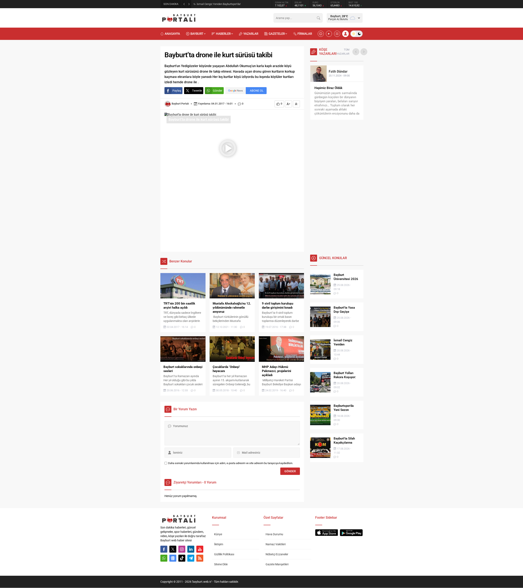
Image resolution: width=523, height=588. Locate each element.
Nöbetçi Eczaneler (277, 554)
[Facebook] (163, 549)
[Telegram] (190, 558)
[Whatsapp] (163, 558)
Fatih (338, 71)
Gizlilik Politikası (224, 554)
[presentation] (355, 51)
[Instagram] (181, 549)
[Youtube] (199, 549)
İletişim (218, 544)
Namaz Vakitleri (276, 544)
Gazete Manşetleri (277, 564)
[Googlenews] (172, 558)
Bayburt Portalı (180, 103)
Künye (218, 534)
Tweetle (197, 90)
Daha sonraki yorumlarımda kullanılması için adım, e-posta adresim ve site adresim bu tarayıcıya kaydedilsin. (230, 463)
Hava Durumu (274, 534)
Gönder (217, 90)
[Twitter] (172, 549)
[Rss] (199, 558)
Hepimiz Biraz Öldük (328, 88)
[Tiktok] (181, 558)
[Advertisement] (232, 219)
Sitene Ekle (221, 564)
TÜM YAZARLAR (343, 51)
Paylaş (176, 90)
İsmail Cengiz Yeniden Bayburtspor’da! (219, 4)
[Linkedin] (190, 549)
